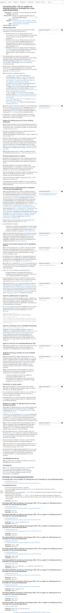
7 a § (12, 136)
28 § (7, 83)
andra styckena (10, 80)
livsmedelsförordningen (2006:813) (14, 107)
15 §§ (24, 95)
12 (35, 89)
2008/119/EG (28, 210)
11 (35, 80)
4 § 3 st (47, 249)
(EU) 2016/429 (21, 207)
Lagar (9, 2)
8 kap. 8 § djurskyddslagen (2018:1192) (16, 99)
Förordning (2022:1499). (26, 281)
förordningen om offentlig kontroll (11, 217)
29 (22, 470)
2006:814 (22, 62)
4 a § (4, 151)
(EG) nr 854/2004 (13, 213)
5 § (3, 158)
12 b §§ (30, 495)
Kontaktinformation (36, 612)
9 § (3, 263)
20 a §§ (29, 467)
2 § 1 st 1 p (41, 285)
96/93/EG (5, 216)
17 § (4, 407)
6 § (3, 165)
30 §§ (27, 470)
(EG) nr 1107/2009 (24, 205)
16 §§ (23, 153)
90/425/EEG (19, 214)
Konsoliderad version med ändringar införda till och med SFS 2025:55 (22, 586)
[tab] (51, 30)
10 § (22, 77)
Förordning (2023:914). (15, 71)
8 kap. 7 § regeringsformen (12, 102)
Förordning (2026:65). (17, 381)
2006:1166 (30, 489)
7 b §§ (27, 85)
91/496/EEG (26, 214)
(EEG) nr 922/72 (29, 289)
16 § (4, 386)
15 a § (4, 369)
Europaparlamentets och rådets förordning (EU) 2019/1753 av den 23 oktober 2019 (20, 331)
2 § (3, 73)
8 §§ (17, 80)
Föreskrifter (30, 2)
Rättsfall (15, 2)
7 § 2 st (45, 300)
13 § (11, 62)
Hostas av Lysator (46, 612)
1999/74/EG (15, 210)
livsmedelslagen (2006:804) (13, 35)
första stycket (7, 306)
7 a (15, 80)
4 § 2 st (49, 193)
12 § (16, 179)
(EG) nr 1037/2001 (13, 291)
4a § (52, 193)
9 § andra (21, 80)
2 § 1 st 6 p (56, 193)
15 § (4, 356)
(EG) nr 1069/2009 (14, 205)
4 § (39, 31)
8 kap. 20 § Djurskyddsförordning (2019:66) (47, 194)
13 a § (4, 329)
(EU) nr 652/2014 (13, 207)
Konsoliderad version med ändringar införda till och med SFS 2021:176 (23, 483)
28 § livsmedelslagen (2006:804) (14, 78)
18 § (7, 86)
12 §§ (9, 82)
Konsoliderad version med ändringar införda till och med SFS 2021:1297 (23, 531)
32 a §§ (10, 467)
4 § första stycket (21, 94)
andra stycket (20, 447)
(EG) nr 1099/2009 (27, 208)
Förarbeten (22, 2)
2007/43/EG (22, 210)
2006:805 (14, 83)
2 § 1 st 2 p (46, 193)
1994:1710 (14, 75)
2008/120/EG (6, 211)
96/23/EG (31, 214)
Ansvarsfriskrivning (25, 612)
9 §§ (29, 147)
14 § (4, 345)
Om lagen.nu (17, 612)
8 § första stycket (14, 89)
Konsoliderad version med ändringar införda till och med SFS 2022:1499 (23, 554)
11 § (7, 75)
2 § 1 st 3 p (41, 193)
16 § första (16, 82)
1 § (3, 30)
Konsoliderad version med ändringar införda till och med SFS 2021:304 (23, 508)
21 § (4, 467)
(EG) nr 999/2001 (29, 203)
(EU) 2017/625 (22, 221)
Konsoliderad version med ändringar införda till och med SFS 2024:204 (23, 575)
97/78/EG (12, 216)
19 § (4, 443)
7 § (3, 172)
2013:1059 (12, 112)
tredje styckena (30, 80)
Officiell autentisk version (11, 481)
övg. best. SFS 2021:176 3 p (44, 424)
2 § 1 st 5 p (41, 358)
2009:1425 (33, 107)
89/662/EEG (13, 214)
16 (6, 92)
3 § (3, 106)
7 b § (4, 233)
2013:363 (8, 49)
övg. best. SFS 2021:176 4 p (44, 107)
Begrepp (43, 2)
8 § (3, 247)
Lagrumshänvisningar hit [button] (44, 30)
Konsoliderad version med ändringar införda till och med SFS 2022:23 (22, 542)
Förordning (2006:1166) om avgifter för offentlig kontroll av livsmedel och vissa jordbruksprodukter (24, 21)
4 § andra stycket (15, 85)
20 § (4, 460)
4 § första (30, 78)
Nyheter (50, 2)
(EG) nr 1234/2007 (24, 291)
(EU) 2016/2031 (32, 207)
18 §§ (11, 92)
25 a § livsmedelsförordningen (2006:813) (16, 146)
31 (7, 467)
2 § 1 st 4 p (41, 347)
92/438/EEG (27, 216)
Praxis (37, 2)
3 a (26, 492)
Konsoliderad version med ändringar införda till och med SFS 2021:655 (23, 519)
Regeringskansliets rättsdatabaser (20, 23)
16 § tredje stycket (30, 77)
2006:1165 (6, 69)
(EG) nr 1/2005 (16, 208)
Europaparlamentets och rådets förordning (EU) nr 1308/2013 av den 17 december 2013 (19, 285)
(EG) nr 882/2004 (24, 213)
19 (26, 467)
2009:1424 (9, 41)
